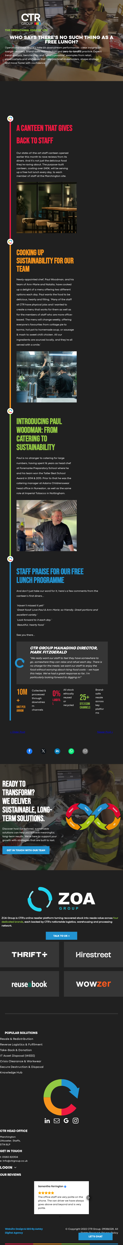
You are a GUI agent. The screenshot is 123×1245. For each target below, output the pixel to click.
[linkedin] (47, 1121)
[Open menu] (116, 19)
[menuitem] (9, 1167)
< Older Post (17, 732)
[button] (34, 1197)
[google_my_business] (66, 1121)
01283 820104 (10, 1157)
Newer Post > (105, 732)
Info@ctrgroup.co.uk (15, 1161)
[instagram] (75, 1121)
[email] (56, 1121)
